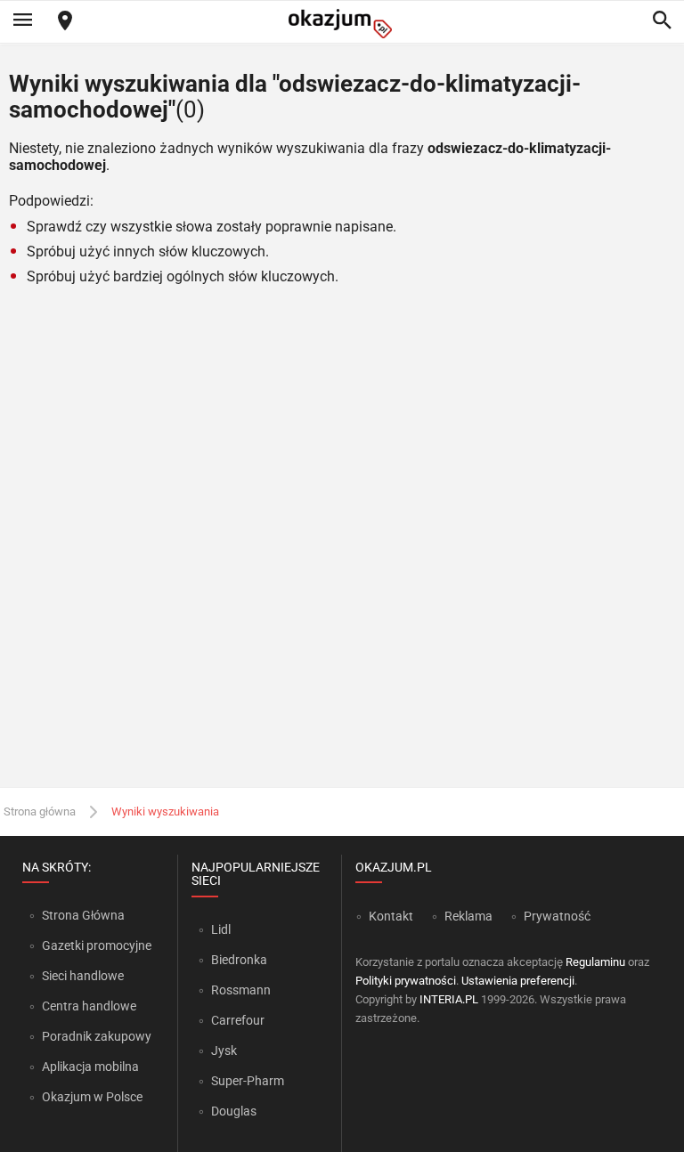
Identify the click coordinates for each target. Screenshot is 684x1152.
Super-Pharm (247, 1081)
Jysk (224, 1050)
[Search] (662, 21)
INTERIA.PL (448, 999)
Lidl (221, 929)
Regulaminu (595, 962)
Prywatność (557, 916)
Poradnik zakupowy (96, 1036)
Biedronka (239, 960)
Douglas (233, 1111)
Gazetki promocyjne (96, 945)
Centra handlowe (89, 1006)
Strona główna (40, 811)
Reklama (468, 916)
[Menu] (22, 21)
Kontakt (391, 916)
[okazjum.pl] (342, 23)
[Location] (65, 22)
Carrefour (238, 1020)
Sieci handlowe (83, 976)
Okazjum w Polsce (92, 1097)
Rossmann (241, 990)
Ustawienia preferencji (517, 980)
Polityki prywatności (405, 980)
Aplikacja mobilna (90, 1066)
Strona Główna (83, 915)
